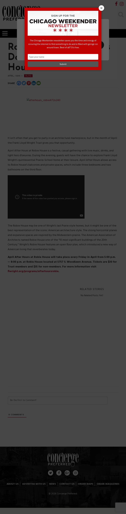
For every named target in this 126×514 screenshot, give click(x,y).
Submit (63, 64)
